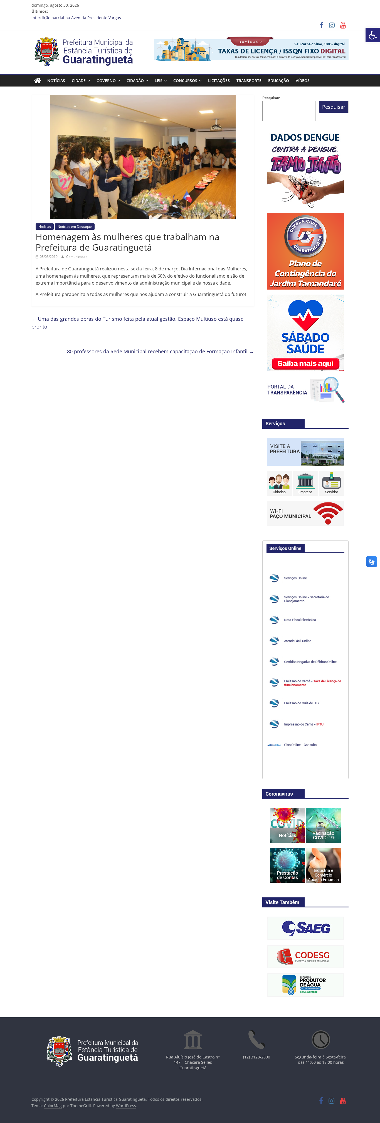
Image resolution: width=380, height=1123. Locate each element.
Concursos (185, 80)
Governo (106, 80)
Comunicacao (76, 256)
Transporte (248, 80)
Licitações (219, 80)
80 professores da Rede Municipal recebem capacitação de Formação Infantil (160, 351)
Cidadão (135, 80)
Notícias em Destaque (75, 226)
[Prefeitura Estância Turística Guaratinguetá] (37, 81)
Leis (158, 80)
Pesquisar (271, 97)
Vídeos (303, 80)
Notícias (56, 80)
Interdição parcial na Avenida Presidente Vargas (76, 17)
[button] (373, 35)
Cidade (79, 80)
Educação (278, 80)
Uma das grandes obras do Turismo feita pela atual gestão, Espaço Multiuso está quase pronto (137, 322)
